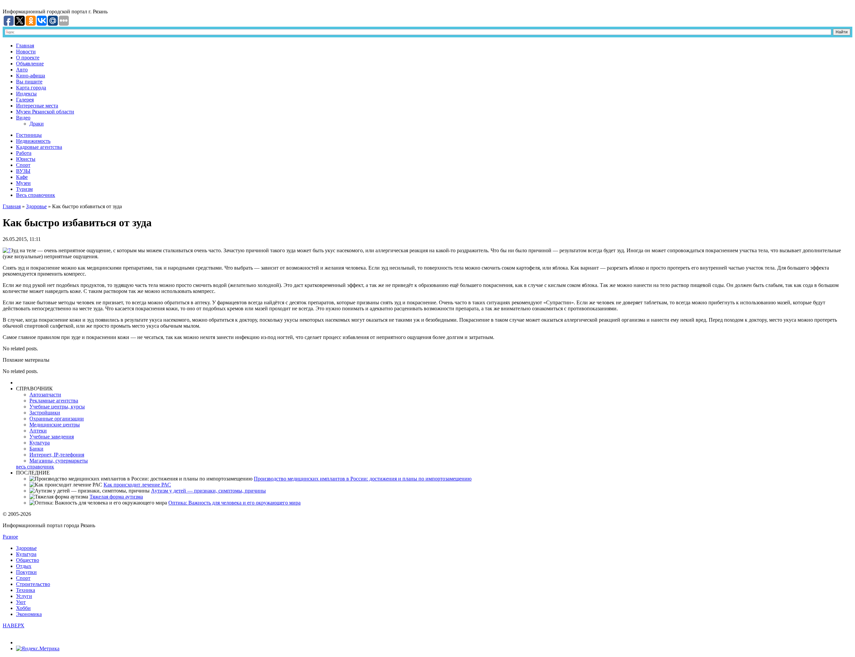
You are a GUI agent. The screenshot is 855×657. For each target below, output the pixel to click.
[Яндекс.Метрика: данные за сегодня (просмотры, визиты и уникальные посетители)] (37, 649)
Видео (23, 117)
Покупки (26, 572)
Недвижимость (33, 141)
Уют (21, 602)
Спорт (23, 165)
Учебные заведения (51, 436)
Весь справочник (35, 195)
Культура (39, 442)
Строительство (33, 584)
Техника (25, 590)
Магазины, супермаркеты (58, 460)
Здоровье (36, 206)
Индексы (26, 93)
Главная (25, 45)
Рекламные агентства (53, 400)
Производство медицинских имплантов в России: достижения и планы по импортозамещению (363, 478)
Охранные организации (56, 418)
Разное (10, 537)
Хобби (23, 608)
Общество (27, 560)
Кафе (22, 177)
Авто (22, 69)
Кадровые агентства (39, 147)
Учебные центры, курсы (57, 406)
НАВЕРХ (13, 625)
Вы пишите (29, 81)
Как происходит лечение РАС (137, 484)
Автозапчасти (45, 394)
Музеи (23, 183)
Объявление (30, 63)
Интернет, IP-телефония (56, 454)
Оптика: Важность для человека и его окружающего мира (234, 503)
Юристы (25, 159)
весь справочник (35, 466)
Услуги (24, 596)
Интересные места (37, 105)
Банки (36, 448)
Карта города (31, 87)
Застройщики (44, 412)
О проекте (27, 57)
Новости (26, 51)
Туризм (24, 189)
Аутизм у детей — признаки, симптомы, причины (208, 491)
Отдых (23, 566)
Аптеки (38, 430)
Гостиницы (29, 135)
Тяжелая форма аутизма (116, 497)
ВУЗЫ (23, 171)
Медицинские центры (54, 424)
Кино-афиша (30, 75)
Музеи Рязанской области (45, 111)
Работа (23, 153)
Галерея (25, 99)
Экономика (29, 614)
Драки (36, 123)
